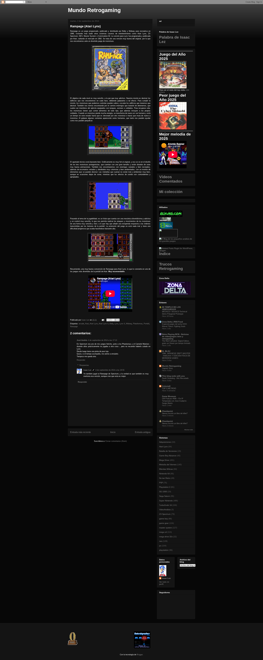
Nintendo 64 (164, 473)
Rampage (74, 326)
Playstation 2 (164, 487)
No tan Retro (164, 478)
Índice (164, 254)
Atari (87, 324)
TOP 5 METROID (169, 388)
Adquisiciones (165, 442)
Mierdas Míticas (166, 469)
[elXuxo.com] (170, 216)
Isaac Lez (87, 370)
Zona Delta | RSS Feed (172, 322)
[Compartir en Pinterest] (118, 320)
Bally (111, 324)
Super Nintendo (166, 501)
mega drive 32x (166, 536)
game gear (164, 523)
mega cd (163, 532)
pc (160, 546)
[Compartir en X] (113, 320)
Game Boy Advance (167, 456)
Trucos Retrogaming (171, 266)
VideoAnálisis (165, 509)
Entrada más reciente (80, 432)
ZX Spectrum (165, 514)
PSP (161, 483)
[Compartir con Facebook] (115, 320)
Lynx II (122, 324)
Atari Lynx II (103, 324)
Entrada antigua (142, 432)
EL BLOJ (166, 351)
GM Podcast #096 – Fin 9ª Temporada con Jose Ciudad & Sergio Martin (174, 401)
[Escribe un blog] (110, 320)
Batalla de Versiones (168, 451)
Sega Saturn (164, 496)
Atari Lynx (94, 324)
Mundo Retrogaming (94, 10)
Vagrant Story (167, 368)
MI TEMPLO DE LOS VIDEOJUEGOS (171, 308)
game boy (163, 519)
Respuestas (84, 365)
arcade (81, 324)
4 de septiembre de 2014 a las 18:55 (109, 370)
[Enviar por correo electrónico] (107, 320)
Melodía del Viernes (167, 464)
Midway (129, 324)
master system (165, 528)
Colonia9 (166, 386)
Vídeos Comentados (170, 179)
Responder (81, 360)
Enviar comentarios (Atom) (116, 441)
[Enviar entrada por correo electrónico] (103, 320)
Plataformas (138, 324)
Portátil (146, 324)
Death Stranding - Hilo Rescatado (175, 378)
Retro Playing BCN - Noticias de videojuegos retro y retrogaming (175, 336)
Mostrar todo (188, 429)
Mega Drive (164, 460)
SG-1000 (163, 491)
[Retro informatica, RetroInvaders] (142, 648)
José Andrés (82, 340)
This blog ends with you (173, 376)
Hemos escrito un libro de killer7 (175, 413)
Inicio (112, 432)
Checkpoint (167, 411)
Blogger (140, 655)
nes (160, 541)
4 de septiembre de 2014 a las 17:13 (102, 340)
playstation (163, 550)
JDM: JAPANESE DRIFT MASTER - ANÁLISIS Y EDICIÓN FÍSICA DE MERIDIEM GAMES (176, 355)
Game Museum (169, 396)
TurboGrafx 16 (165, 505)
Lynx (116, 324)
